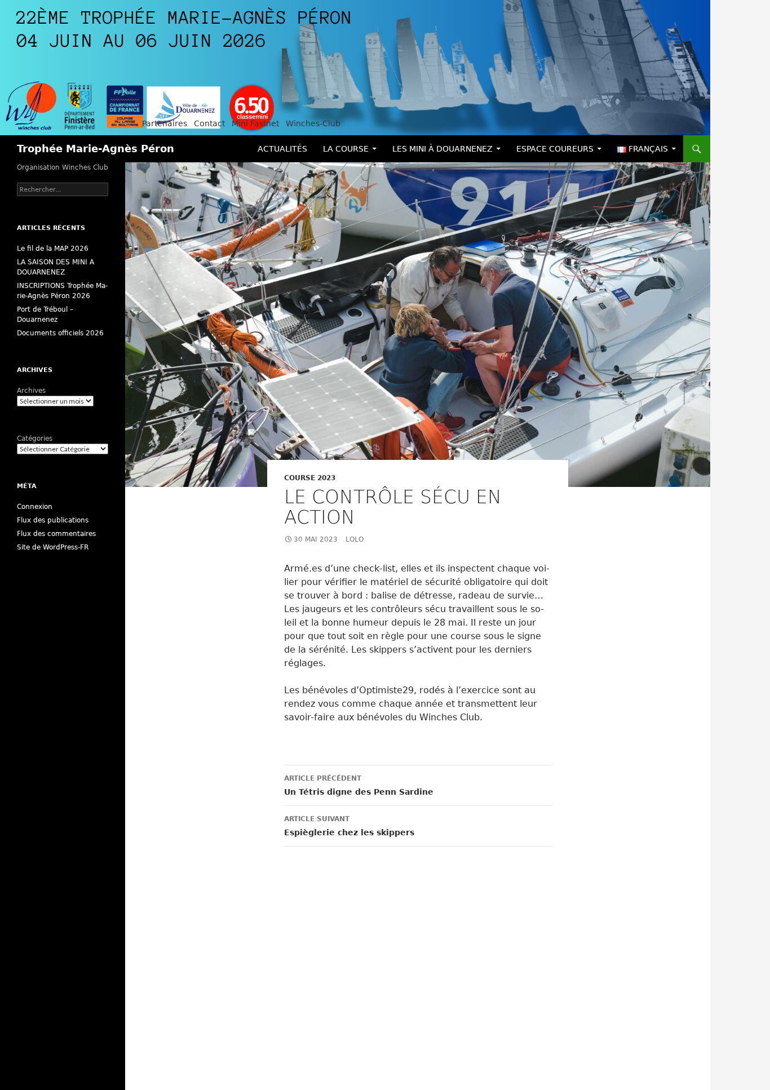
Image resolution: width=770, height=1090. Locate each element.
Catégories (34, 438)
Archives (31, 391)
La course (346, 148)
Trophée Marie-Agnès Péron (95, 148)
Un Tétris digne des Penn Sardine (358, 785)
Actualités (282, 148)
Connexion (34, 507)
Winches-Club (313, 123)
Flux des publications (52, 520)
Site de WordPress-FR (52, 547)
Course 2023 (309, 478)
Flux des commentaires (56, 534)
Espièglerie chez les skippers (349, 826)
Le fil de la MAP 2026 (52, 248)
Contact (209, 123)
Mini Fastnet (255, 123)
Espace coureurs (555, 148)
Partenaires (164, 123)
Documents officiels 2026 (60, 333)
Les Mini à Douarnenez (442, 148)
